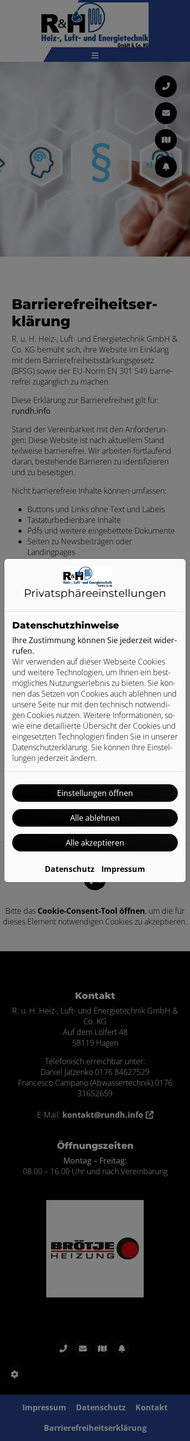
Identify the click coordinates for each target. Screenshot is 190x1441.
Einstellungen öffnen (95, 793)
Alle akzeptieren (95, 842)
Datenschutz (70, 869)
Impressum (123, 869)
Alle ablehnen (95, 818)
